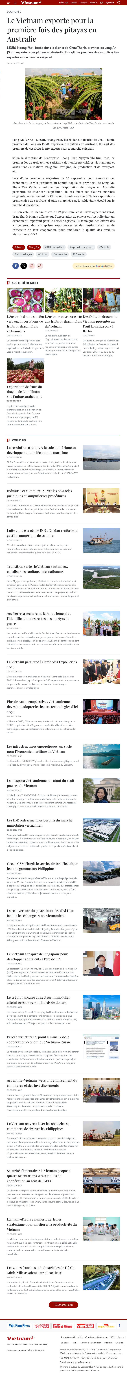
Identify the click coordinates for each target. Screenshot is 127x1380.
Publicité (108, 1342)
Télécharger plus (63, 1304)
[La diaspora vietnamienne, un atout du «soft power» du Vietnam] (101, 790)
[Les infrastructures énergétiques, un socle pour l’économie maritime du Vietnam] (101, 756)
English (73, 2)
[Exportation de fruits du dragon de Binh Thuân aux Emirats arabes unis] (25, 370)
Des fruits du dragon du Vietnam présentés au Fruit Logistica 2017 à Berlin (100, 323)
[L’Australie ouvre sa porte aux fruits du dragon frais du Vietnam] (63, 300)
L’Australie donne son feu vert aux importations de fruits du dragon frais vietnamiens (25, 323)
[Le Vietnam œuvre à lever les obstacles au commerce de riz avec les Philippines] (101, 1133)
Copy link (40, 266)
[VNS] (19, 1326)
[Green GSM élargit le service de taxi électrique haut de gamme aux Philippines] (101, 873)
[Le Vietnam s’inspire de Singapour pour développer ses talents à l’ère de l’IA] (101, 963)
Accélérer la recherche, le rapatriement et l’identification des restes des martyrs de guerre (39, 618)
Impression (31, 266)
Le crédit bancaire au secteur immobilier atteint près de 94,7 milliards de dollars (38, 1000)
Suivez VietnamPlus (85, 265)
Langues (65, 1342)
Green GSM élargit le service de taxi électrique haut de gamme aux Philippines (42, 866)
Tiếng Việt (63, 2)
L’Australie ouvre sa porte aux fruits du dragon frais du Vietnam (63, 321)
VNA (75, 1342)
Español (93, 2)
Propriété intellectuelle (71, 1337)
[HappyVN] (106, 1326)
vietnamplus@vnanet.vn (79, 1362)
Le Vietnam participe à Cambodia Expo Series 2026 (42, 664)
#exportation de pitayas (81, 247)
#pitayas (18, 247)
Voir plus (19, 440)
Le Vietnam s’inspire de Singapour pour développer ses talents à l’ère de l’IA (37, 956)
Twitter (23, 266)
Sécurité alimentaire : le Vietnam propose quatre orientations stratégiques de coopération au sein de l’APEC (38, 1175)
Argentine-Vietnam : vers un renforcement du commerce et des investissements (42, 1083)
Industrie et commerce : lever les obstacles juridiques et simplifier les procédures (39, 493)
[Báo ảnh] (85, 1326)
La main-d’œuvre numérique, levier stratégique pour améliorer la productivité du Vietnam (42, 1224)
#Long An (34, 247)
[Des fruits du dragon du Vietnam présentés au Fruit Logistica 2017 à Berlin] (101, 300)
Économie (14, 11)
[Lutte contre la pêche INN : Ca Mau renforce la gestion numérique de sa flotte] (101, 540)
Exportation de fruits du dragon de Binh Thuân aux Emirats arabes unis (24, 391)
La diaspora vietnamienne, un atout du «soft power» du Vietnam (40, 783)
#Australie (104, 247)
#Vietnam (42, 253)
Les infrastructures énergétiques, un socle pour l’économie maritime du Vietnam (39, 749)
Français (83, 2)
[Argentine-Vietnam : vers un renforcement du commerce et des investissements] (101, 1090)
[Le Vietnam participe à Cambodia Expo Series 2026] (101, 671)
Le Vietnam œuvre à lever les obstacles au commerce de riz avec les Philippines (38, 1126)
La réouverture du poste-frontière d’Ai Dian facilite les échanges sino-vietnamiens (40, 913)
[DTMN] (62, 1326)
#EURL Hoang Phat (54, 247)
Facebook (15, 266)
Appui (121, 1337)
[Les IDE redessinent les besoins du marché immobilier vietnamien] (101, 830)
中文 (101, 3)
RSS (112, 1337)
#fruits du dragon (23, 253)
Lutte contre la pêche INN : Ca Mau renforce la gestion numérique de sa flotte (42, 533)
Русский (110, 3)
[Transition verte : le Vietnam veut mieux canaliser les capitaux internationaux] (101, 576)
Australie (80, 253)
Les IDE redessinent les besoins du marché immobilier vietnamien (39, 823)
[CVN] (41, 1326)
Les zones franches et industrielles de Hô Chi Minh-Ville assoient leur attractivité (41, 1270)
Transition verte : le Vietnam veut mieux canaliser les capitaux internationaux (37, 569)
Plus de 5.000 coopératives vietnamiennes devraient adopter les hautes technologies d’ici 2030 (42, 706)
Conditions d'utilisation (96, 1337)
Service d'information (90, 1342)
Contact (119, 1342)
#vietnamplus (60, 253)
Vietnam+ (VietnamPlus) (31, 2)
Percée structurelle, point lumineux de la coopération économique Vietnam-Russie (39, 1039)
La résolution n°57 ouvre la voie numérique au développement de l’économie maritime (41, 450)
